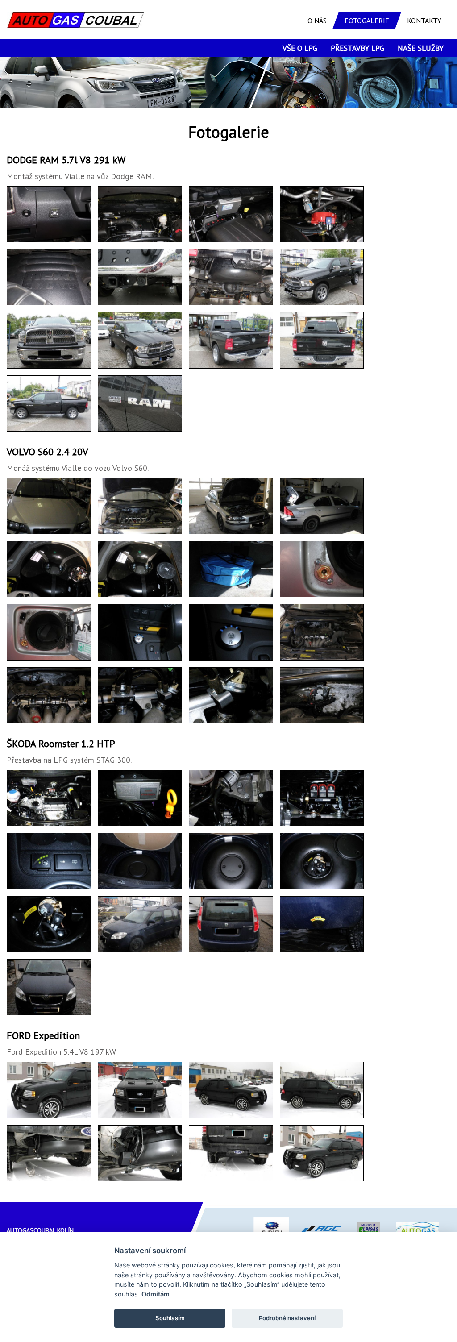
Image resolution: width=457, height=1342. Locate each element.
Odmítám (155, 1294)
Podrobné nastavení (287, 1317)
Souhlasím (170, 1317)
